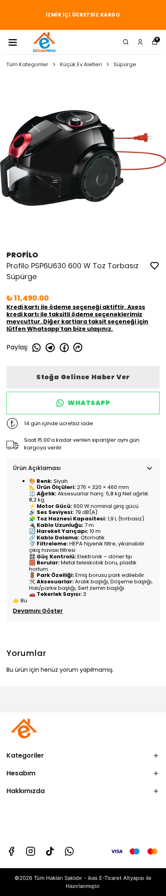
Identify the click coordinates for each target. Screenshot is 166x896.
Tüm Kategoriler (27, 64)
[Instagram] (30, 851)
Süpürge (125, 64)
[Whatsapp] (69, 851)
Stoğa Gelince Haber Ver (83, 377)
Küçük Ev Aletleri (81, 64)
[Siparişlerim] (140, 42)
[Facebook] (11, 851)
